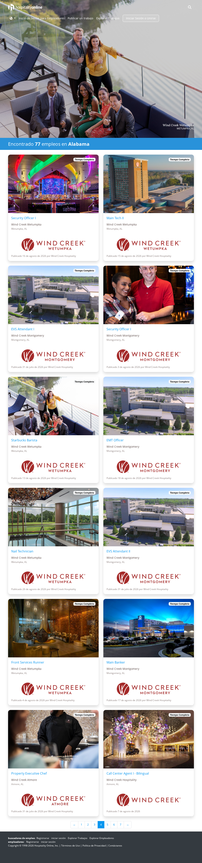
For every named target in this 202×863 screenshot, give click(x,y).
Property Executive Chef (29, 773)
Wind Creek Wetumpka (178, 125)
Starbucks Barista (24, 440)
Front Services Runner (27, 662)
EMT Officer (115, 440)
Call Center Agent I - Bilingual (128, 773)
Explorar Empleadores (102, 838)
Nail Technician (22, 551)
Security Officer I (23, 218)
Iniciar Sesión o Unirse (141, 18)
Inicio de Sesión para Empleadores (42, 18)
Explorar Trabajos (108, 18)
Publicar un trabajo (80, 18)
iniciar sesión (58, 838)
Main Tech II (115, 218)
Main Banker (116, 662)
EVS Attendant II (118, 551)
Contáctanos (115, 845)
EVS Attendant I (22, 329)
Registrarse (42, 838)
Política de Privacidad (94, 845)
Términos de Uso (70, 845)
